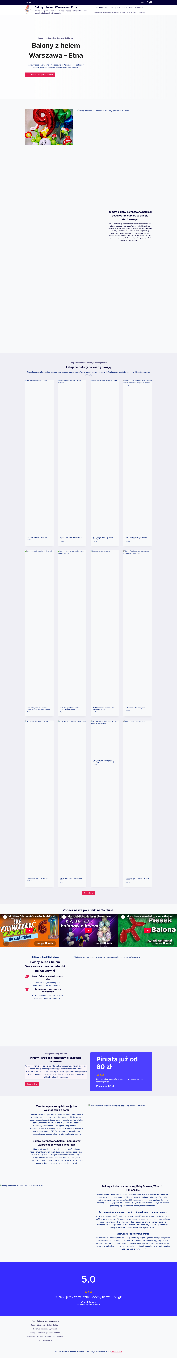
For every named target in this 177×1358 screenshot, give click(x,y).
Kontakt (142, 12)
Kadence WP (116, 1352)
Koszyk (40, 1337)
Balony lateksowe (38, 1325)
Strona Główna (102, 7)
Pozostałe (31, 1337)
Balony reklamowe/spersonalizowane (109, 12)
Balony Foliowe (53, 1325)
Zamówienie (50, 1337)
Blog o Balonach (45, 1340)
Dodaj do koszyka (98, 770)
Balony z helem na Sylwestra (45, 1329)
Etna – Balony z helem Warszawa (45, 1321)
